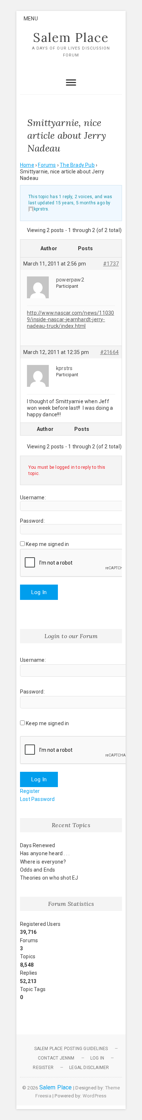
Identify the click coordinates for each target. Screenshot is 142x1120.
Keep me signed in (47, 544)
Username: (33, 497)
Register (30, 791)
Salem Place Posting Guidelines (71, 1048)
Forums (47, 165)
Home (27, 165)
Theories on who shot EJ (49, 878)
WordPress (95, 1096)
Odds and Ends (37, 870)
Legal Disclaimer (89, 1067)
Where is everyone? (43, 862)
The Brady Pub (77, 165)
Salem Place (71, 37)
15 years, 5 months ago (80, 202)
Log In (39, 592)
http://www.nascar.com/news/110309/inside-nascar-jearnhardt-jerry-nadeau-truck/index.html (70, 319)
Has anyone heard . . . (45, 853)
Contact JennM (56, 1058)
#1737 (111, 264)
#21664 (109, 352)
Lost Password (37, 799)
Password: (32, 521)
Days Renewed (37, 845)
